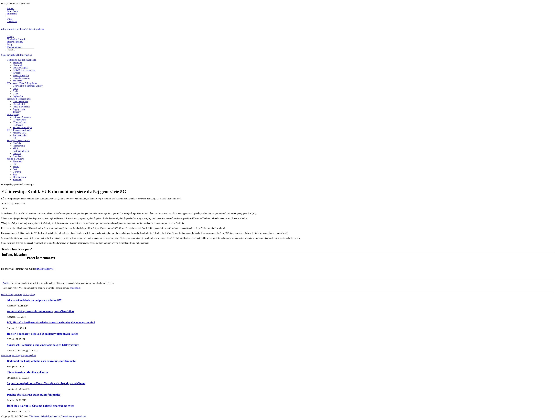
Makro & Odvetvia (15, 159)
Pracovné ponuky (15, 41)
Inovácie (17, 153)
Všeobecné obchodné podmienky (44, 416)
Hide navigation (24, 55)
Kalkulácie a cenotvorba (24, 70)
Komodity (17, 179)
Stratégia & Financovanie (18, 140)
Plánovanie (18, 65)
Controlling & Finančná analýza (21, 60)
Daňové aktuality (15, 47)
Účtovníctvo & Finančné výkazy (28, 86)
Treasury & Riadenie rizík (19, 99)
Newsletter (12, 21)
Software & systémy (22, 117)
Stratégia (17, 143)
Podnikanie (18, 156)
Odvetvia (17, 172)
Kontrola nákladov (21, 78)
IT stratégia (18, 125)
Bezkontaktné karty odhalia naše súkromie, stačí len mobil (41, 360)
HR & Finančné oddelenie (19, 130)
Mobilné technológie (22, 127)
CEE (15, 164)
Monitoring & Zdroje (10, 355)
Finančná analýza (21, 75)
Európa (16, 166)
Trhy (15, 174)
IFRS (15, 88)
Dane (15, 93)
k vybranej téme (28, 355)
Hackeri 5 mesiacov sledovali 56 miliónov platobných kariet (42, 333)
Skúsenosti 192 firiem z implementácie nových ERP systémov (43, 344)
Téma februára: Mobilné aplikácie (27, 372)
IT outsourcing (19, 119)
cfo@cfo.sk (75, 288)
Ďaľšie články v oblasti (11, 294)
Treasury (17, 112)
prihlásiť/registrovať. (44, 269)
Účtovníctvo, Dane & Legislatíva (22, 83)
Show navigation (9, 55)
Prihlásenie (12, 13)
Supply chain (19, 109)
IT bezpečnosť (19, 122)
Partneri (10, 8)
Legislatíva (18, 96)
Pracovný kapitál (20, 67)
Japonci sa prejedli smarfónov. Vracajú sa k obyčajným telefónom (46, 383)
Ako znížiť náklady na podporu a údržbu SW (34, 300)
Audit (15, 91)
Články (10, 36)
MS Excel (17, 80)
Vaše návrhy (12, 11)
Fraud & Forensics (21, 106)
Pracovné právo (20, 135)
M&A (15, 148)
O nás (9, 19)
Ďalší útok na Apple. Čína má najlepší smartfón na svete (40, 405)
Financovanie (19, 145)
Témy (9, 44)
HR (14, 138)
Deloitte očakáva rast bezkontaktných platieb (34, 394)
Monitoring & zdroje (16, 39)
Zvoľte (6, 283)
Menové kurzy (19, 177)
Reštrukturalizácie (21, 151)
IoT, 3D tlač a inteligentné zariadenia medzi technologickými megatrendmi (51, 322)
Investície (17, 73)
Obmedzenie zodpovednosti (73, 416)
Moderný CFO (19, 132)
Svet (15, 169)
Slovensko (17, 161)
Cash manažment (20, 101)
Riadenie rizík (19, 104)
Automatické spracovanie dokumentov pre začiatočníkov (40, 311)
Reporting (17, 62)
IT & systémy (13, 114)
